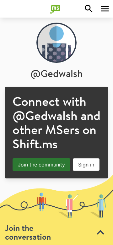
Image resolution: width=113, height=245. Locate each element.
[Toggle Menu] (105, 9)
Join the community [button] (41, 164)
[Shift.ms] (56, 9)
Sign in (86, 164)
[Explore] (89, 9)
